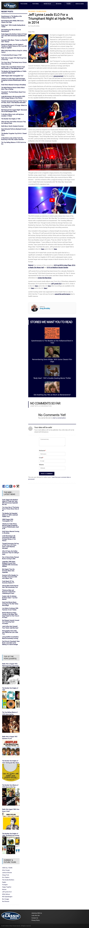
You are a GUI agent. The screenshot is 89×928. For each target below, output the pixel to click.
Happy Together (6, 887)
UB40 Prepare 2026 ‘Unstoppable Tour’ (12, 76)
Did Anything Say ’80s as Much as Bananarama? (52, 395)
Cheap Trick (5, 875)
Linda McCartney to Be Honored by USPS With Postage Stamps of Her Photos (13, 97)
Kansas (4, 889)
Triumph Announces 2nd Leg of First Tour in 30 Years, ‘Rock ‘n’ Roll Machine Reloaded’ (14, 101)
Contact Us (35, 918)
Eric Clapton (5, 877)
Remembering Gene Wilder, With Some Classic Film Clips (52, 360)
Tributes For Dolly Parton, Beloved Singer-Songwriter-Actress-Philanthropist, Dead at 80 (13, 80)
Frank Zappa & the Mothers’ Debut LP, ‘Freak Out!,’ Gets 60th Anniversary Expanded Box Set (14, 35)
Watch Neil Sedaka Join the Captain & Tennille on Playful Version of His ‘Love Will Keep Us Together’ (14, 46)
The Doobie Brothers (8, 880)
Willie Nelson (6, 894)
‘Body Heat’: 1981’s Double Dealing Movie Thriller (52, 378)
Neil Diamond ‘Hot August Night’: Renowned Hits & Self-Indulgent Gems (14, 110)
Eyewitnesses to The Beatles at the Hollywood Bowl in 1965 (11, 17)
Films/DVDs (41, 11)
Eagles (4, 882)
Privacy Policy (36, 920)
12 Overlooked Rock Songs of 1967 (11, 55)
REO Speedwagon (7, 896)
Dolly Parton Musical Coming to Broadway (13, 84)
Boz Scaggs (5, 899)
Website (41, 464)
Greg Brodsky (34, 26)
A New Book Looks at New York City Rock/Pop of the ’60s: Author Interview (12, 138)
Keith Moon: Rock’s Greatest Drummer (12, 126)
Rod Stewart (5, 901)
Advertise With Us (37, 913)
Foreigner (5, 884)
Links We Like (36, 915)
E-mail (41, 457)
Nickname (42, 450)
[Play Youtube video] (52, 113)
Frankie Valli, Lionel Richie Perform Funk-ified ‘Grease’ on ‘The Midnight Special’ (13, 67)
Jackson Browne (7, 872)
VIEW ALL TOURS (7, 868)
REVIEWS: (32, 11)
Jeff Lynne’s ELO (7, 892)
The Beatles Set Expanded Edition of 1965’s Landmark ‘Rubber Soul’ (13, 72)
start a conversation (59, 418)
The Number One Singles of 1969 (10, 119)
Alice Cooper (6, 870)
